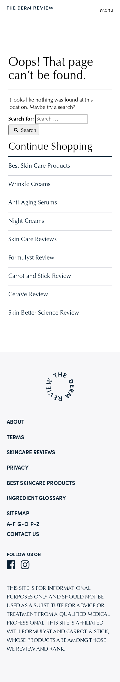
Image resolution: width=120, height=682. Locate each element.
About (16, 422)
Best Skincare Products (41, 483)
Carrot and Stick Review (39, 277)
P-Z (34, 524)
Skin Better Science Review (43, 313)
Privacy (18, 468)
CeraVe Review (28, 295)
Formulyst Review (31, 258)
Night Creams (26, 221)
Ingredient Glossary (36, 498)
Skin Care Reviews (32, 240)
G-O (22, 524)
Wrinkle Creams (29, 185)
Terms (15, 438)
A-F (11, 524)
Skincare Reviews (31, 453)
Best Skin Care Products (39, 166)
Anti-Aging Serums (32, 203)
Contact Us (23, 534)
